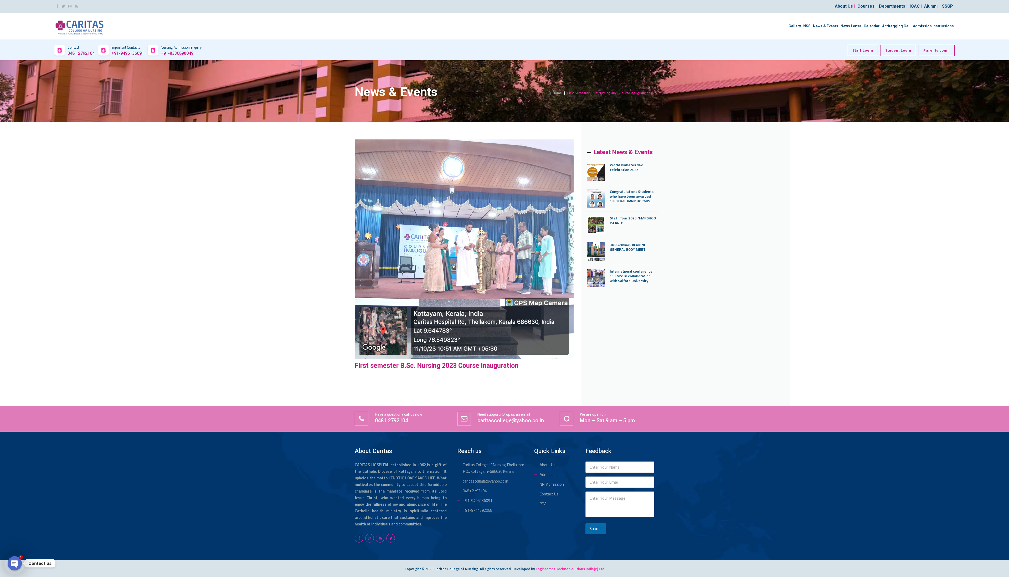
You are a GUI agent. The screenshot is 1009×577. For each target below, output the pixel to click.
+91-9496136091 (477, 501)
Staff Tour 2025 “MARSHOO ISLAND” (633, 220)
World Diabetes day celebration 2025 (626, 167)
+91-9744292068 (477, 510)
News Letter (851, 26)
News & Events (825, 26)
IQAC (916, 6)
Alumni (932, 6)
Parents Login (936, 50)
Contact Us (549, 494)
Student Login (898, 50)
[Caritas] (79, 26)
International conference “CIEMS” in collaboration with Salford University (631, 276)
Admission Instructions (933, 26)
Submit (595, 528)
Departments (893, 6)
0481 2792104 (475, 491)
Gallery (795, 26)
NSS (807, 26)
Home (556, 93)
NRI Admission (552, 484)
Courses (867, 6)
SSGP (947, 6)
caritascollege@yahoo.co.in (485, 481)
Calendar (872, 26)
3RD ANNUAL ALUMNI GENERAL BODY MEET (628, 247)
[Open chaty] (15, 563)
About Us (547, 465)
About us (845, 6)
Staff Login (862, 50)
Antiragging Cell (896, 26)
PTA (543, 504)
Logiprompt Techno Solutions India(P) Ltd (570, 568)
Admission (549, 474)
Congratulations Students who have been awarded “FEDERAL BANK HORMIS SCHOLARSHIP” (631, 196)
